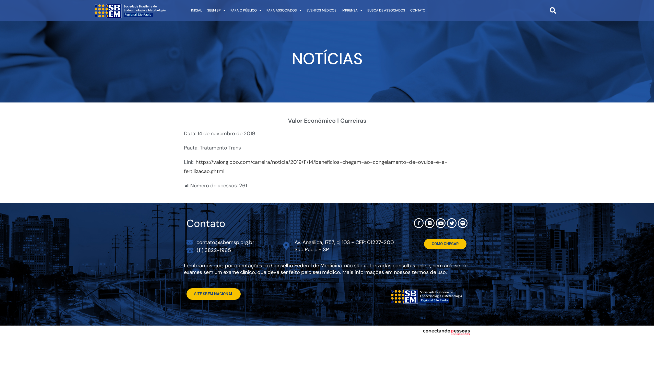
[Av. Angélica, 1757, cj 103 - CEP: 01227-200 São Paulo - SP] (286, 245)
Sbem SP (214, 10)
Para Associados (281, 10)
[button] (553, 10)
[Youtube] (441, 223)
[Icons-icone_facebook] (419, 223)
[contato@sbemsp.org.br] (189, 242)
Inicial (196, 10)
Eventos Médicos (321, 10)
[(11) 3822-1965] (189, 250)
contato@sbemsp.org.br (225, 242)
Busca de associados (386, 10)
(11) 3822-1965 (214, 250)
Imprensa (350, 10)
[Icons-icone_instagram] (430, 223)
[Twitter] (452, 223)
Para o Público (243, 10)
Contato (417, 10)
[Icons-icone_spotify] (463, 223)
